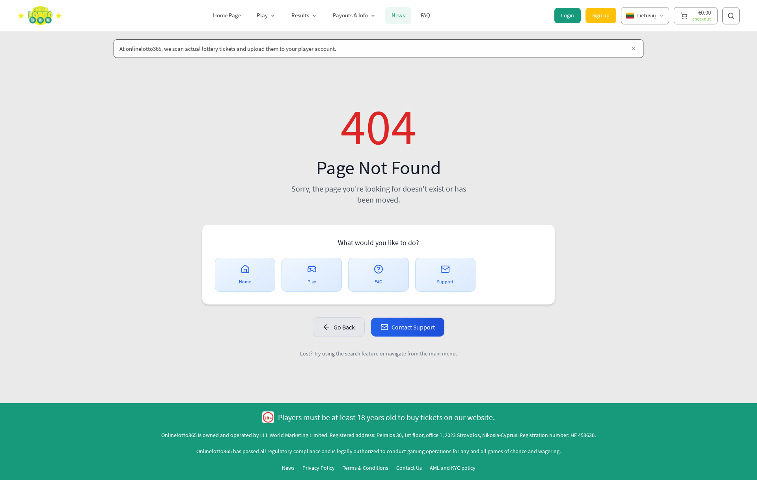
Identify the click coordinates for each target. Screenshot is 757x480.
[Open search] (731, 15)
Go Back (344, 327)
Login (567, 15)
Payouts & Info (350, 15)
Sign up (601, 15)
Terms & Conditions (365, 467)
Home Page (227, 15)
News (398, 15)
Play (262, 15)
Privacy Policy (318, 467)
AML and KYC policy (452, 467)
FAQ (425, 15)
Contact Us (409, 467)
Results (300, 15)
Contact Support (413, 327)
